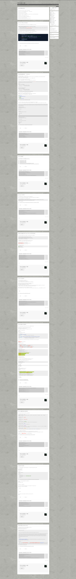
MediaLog (46, 3)
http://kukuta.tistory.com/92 (23, 162)
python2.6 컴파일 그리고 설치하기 (23, 258)
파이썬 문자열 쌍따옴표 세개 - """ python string (26, 11)
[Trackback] (18, 179)
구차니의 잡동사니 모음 (24, 62)
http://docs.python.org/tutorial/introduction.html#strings (26, 91)
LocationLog (50, 3)
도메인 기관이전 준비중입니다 (53, 31)
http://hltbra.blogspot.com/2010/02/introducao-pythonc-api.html (27, 434)
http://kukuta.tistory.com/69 (23, 160)
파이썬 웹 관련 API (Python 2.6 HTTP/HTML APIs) (24, 506)
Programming (20, 49)
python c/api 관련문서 (23, 12)
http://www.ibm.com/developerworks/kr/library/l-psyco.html (27, 546)
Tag (44, 3)
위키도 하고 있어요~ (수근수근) (53, 30)
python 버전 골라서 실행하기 (22, 133)
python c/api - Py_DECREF (24, 13)
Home (42, 3)
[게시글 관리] (22, 46)
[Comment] (19, 179)
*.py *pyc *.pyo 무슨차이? (22, 257)
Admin (56, 3)
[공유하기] (21, 46)
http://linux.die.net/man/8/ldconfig (24, 379)
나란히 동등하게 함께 (23, 63)
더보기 (20, 491)
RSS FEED (58, 6)
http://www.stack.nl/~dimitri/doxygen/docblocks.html (26, 124)
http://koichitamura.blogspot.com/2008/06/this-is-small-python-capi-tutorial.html (29, 43)
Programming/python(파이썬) (46, 72)
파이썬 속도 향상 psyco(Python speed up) (25, 18)
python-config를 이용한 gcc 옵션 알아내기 (23, 411)
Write (58, 3)
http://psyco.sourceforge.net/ (23, 544)
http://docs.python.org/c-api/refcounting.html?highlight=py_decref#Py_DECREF (29, 202)
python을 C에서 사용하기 (22, 444)
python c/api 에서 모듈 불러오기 (22, 137)
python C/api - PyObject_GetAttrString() (25, 10)
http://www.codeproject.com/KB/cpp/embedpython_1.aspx (27, 163)
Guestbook (53, 3)
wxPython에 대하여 (21, 446)
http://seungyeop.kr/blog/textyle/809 (24, 380)
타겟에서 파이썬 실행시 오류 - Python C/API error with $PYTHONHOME (27, 175)
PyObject (19, 26)
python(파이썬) (25, 49)
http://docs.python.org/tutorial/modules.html (25, 293)
